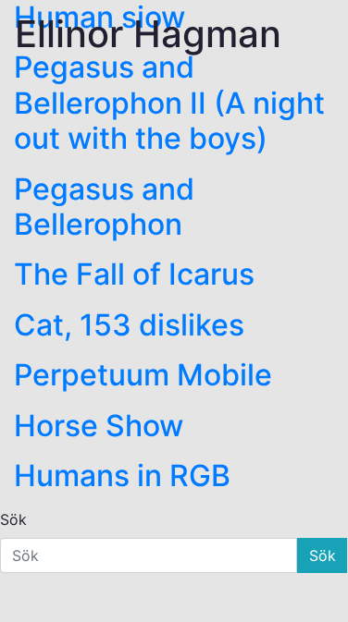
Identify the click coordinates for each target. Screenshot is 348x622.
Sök (13, 519)
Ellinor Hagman (148, 33)
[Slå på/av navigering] (320, 38)
